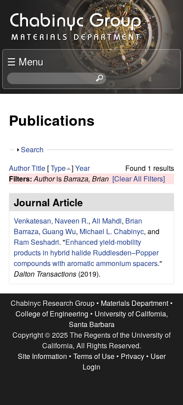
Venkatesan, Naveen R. (51, 221)
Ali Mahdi (107, 221)
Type (58, 168)
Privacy (132, 356)
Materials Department (134, 303)
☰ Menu (25, 61)
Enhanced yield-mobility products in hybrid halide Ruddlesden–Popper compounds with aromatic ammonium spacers (86, 252)
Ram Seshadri (36, 242)
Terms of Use (94, 356)
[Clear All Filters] (138, 179)
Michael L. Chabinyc (112, 231)
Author (19, 168)
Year (82, 168)
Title (38, 168)
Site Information (42, 356)
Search (32, 149)
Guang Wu (59, 231)
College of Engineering (52, 314)
